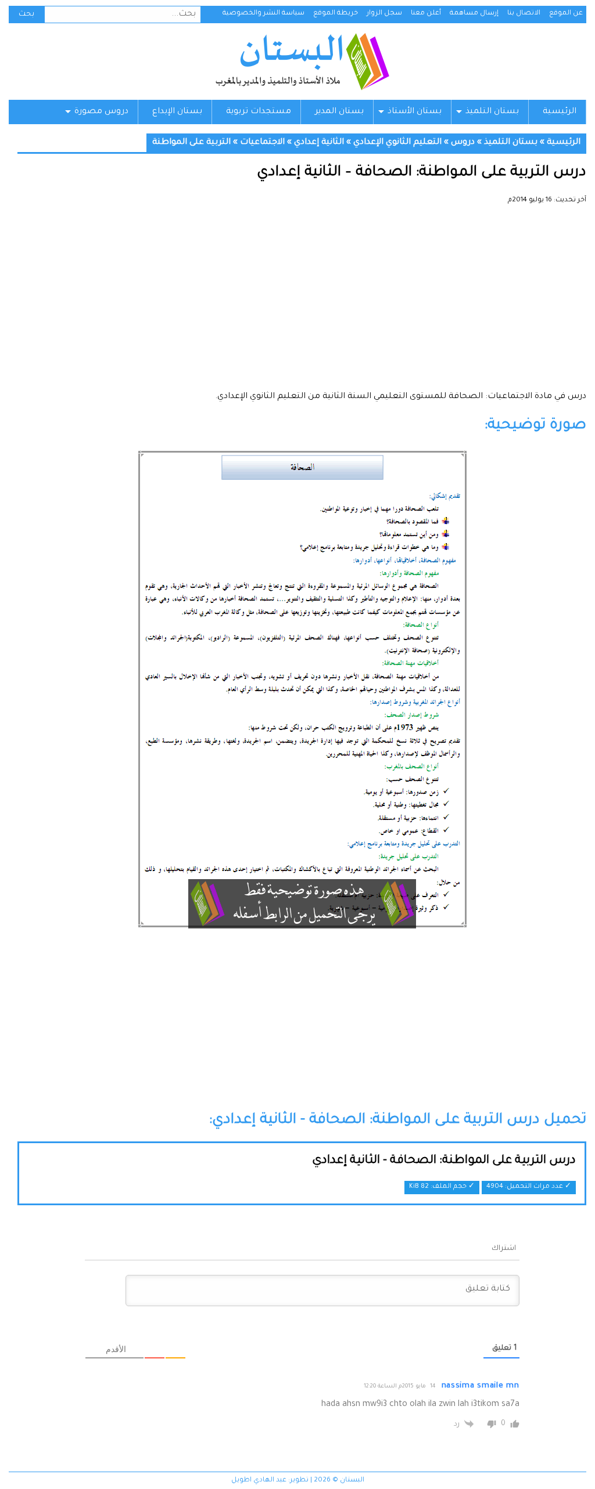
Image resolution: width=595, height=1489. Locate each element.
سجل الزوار (384, 13)
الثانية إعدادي (319, 142)
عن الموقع (566, 13)
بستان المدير (339, 112)
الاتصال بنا (523, 13)
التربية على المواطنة (191, 142)
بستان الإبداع (177, 112)
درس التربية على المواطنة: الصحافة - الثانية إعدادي (444, 1161)
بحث (26, 14)
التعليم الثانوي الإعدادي (397, 142)
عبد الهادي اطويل (258, 1480)
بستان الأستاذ (415, 112)
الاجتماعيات (262, 142)
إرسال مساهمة (474, 13)
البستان (301, 61)
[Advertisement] (301, 302)
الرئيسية (559, 112)
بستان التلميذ (492, 112)
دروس (463, 142)
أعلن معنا (426, 13)
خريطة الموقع (335, 13)
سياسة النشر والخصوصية (263, 13)
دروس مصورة (101, 112)
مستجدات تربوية (258, 112)
